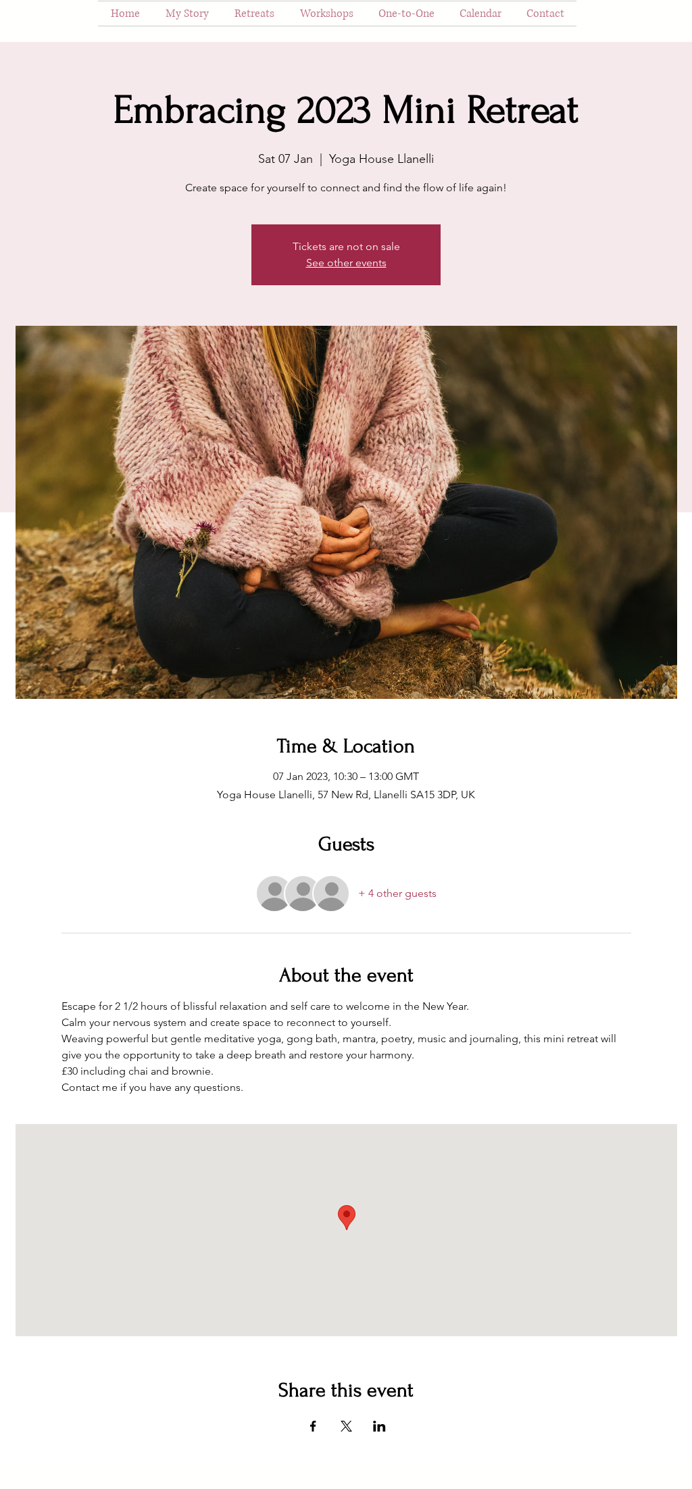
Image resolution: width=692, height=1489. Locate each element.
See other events (346, 262)
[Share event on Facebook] (313, 1426)
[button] (254, 13)
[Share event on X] (346, 1426)
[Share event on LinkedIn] (379, 1426)
